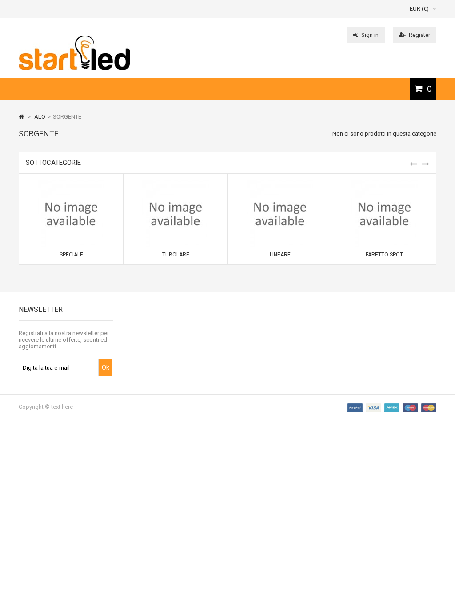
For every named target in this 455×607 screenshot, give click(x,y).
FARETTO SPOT (384, 255)
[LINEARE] (280, 183)
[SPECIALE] (71, 183)
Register (419, 35)
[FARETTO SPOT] (384, 183)
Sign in (370, 35)
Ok (105, 367)
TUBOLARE (175, 255)
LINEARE (280, 255)
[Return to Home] (21, 116)
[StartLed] (74, 68)
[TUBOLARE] (175, 183)
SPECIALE (71, 255)
